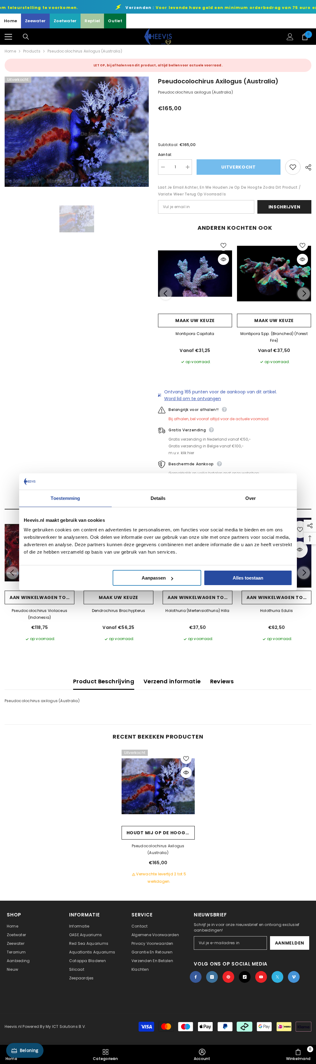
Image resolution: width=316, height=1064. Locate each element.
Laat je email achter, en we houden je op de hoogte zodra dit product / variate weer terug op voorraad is (229, 191)
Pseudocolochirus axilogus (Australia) (158, 849)
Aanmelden (289, 943)
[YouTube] (261, 977)
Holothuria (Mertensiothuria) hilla (197, 610)
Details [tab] (158, 498)
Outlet (115, 21)
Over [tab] (250, 498)
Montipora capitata (195, 333)
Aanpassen (154, 577)
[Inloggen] (290, 36)
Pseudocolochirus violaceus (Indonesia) (39, 614)
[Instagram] (212, 977)
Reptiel (92, 21)
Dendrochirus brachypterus (118, 610)
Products (31, 51)
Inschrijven (284, 207)
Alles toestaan (248, 577)
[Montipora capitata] (195, 274)
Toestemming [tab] (65, 498)
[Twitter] (277, 977)
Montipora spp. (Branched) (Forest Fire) (274, 337)
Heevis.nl (14, 1026)
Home (10, 21)
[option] (77, 132)
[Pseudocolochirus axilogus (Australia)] (158, 786)
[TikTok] (245, 977)
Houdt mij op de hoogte (159, 833)
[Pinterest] (228, 977)
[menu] (8, 36)
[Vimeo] (294, 977)
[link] (202, 1054)
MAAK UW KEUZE (195, 320)
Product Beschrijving (103, 681)
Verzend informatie (172, 681)
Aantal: (165, 154)
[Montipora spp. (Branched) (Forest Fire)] (274, 274)
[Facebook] (196, 977)
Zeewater (35, 21)
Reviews (222, 681)
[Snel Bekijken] (223, 259)
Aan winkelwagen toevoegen (42, 597)
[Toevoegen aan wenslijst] (293, 167)
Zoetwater (65, 21)
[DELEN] (306, 167)
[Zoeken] (26, 36)
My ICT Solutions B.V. (66, 1026)
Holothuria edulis (276, 610)
